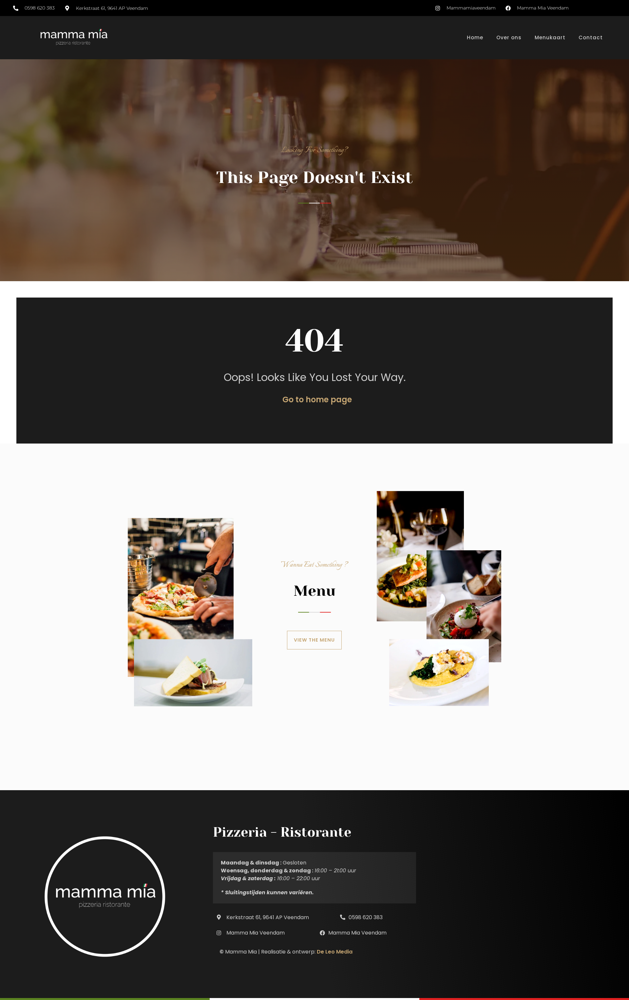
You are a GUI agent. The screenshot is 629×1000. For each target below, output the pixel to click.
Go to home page (317, 399)
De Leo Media (335, 951)
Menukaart (550, 37)
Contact (591, 37)
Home (475, 37)
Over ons (509, 37)
